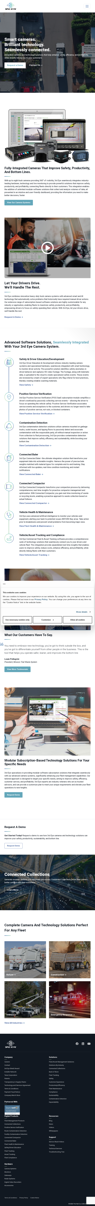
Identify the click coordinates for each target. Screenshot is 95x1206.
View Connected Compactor (33, 503)
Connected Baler (10, 1141)
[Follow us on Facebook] (77, 1043)
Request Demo (13, 795)
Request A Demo (12, 317)
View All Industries (13, 1023)
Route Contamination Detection (15, 1131)
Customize (46, 620)
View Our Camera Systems (18, 202)
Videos (51, 1127)
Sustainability (53, 1095)
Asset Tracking (9, 1154)
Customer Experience (56, 1082)
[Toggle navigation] (87, 6)
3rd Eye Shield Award (11, 1068)
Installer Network (10, 1072)
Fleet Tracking (54, 1075)
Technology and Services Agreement (17, 1085)
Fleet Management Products (14, 1121)
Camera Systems (10, 1169)
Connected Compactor (12, 1137)
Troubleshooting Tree (56, 1152)
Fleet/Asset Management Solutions (61, 1062)
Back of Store (54, 1072)
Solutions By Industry (56, 1065)
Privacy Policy (41, 599)
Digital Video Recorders (12, 1182)
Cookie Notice (34, 1198)
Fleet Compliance (10, 1158)
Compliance (53, 1092)
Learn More (12, 890)
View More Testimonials (17, 669)
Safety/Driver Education (12, 1147)
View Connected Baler (30, 474)
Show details (81, 612)
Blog (50, 1121)
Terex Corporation (10, 1075)
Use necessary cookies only (17, 620)
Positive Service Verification (14, 1127)
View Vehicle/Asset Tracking (33, 555)
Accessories (8, 1185)
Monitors (7, 1172)
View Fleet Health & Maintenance (35, 526)
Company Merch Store (12, 1095)
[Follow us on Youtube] (89, 1043)
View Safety (25, 385)
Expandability (54, 1102)
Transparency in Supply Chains (15, 1082)
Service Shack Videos (56, 1142)
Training (52, 1145)
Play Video (47, 248)
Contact (7, 1065)
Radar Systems (9, 1179)
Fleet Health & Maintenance (14, 1144)
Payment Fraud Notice (12, 1092)
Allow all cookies (77, 620)
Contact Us (34, 65)
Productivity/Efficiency (57, 1085)
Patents (7, 1078)
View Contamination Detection (34, 445)
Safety (51, 1078)
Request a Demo (15, 65)
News (51, 1124)
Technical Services (55, 1148)
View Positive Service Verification (35, 413)
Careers (7, 1062)
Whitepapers (53, 1131)
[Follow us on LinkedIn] (83, 1043)
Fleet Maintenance (55, 1089)
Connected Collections (57, 1068)
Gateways (8, 1175)
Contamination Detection (58, 1099)
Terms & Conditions (11, 1089)
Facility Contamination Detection (15, 1134)
